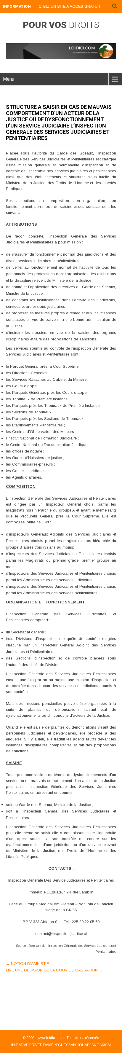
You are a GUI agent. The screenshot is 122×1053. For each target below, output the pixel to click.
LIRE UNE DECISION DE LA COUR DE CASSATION (54, 970)
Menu (8, 79)
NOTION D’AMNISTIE (27, 963)
